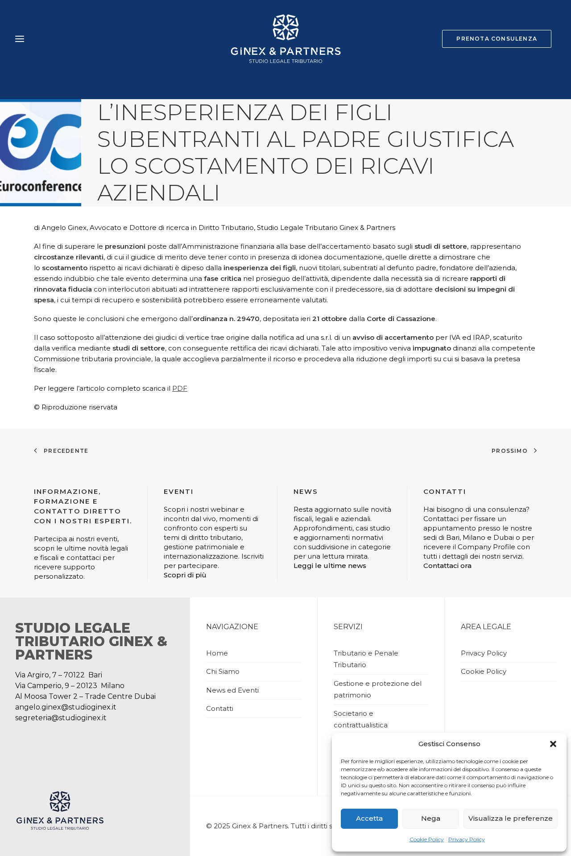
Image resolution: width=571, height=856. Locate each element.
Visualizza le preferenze (510, 818)
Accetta (369, 818)
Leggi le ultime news (330, 565)
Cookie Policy (427, 839)
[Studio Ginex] (285, 39)
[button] (553, 743)
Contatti (219, 708)
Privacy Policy (466, 839)
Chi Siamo (223, 671)
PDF (179, 388)
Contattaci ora (447, 565)
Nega (430, 818)
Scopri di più (185, 575)
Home (217, 653)
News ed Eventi (232, 690)
